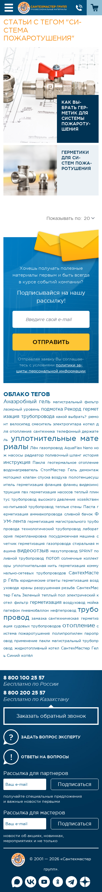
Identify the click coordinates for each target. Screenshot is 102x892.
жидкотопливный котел (36, 648)
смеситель (41, 424)
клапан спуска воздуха (45, 477)
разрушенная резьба (54, 588)
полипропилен (67, 633)
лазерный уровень (21, 409)
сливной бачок (78, 514)
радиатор (34, 455)
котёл (27, 655)
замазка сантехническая (55, 618)
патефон (11, 610)
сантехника (44, 431)
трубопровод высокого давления (43, 499)
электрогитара (67, 424)
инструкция (16, 462)
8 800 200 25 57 (24, 692)
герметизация (45, 602)
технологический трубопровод (51, 529)
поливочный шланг (63, 455)
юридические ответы (40, 580)
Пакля (39, 462)
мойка (93, 602)
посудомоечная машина (72, 536)
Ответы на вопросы (45, 757)
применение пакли (32, 641)
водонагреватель (20, 470)
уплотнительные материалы (50, 442)
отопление (78, 625)
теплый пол (53, 595)
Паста (89, 506)
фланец (70, 485)
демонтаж (89, 470)
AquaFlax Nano (78, 448)
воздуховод (74, 602)
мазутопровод (64, 551)
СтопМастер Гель (59, 470)
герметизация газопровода (44, 543)
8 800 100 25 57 (23, 677)
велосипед (20, 424)
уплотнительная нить (35, 565)
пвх (25, 492)
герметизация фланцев (39, 485)
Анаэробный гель (26, 401)
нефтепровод (63, 610)
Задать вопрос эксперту (50, 737)
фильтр (21, 602)
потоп (53, 557)
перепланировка (31, 536)
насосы (15, 455)
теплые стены (68, 507)
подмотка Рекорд (61, 408)
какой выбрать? (71, 417)
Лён (34, 447)
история (91, 455)
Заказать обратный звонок (51, 716)
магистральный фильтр (76, 402)
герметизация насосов (51, 492)
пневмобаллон (35, 610)
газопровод (51, 447)
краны (27, 588)
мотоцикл (12, 477)
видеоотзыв (33, 550)
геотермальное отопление (73, 462)
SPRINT (86, 551)
